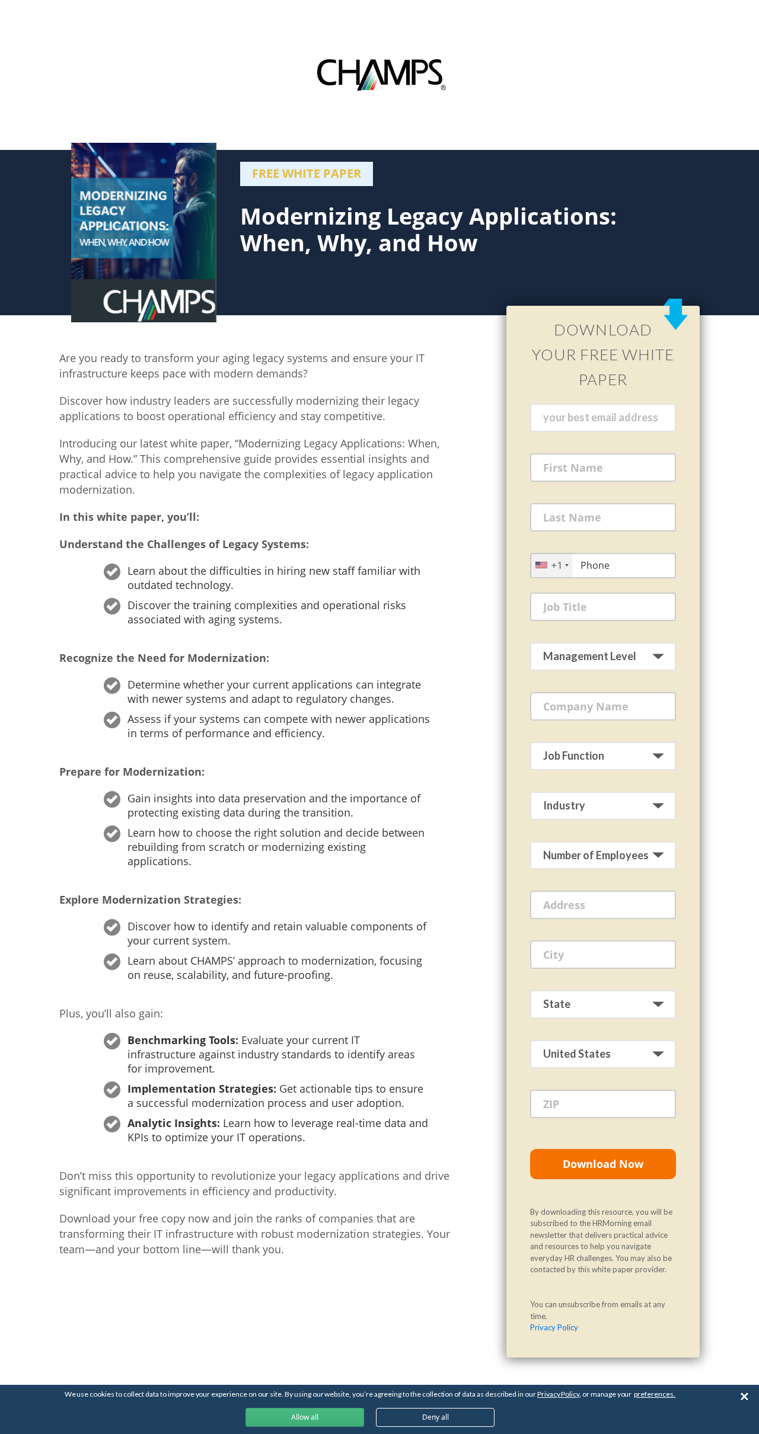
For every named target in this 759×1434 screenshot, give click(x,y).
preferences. (654, 1394)
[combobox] (551, 565)
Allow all (304, 1417)
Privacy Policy (554, 1327)
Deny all (435, 1417)
